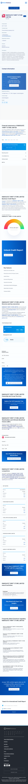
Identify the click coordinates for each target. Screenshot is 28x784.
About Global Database (8, 739)
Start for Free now (14, 85)
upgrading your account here (7, 479)
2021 (14, 139)
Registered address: (6, 91)
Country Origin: (4, 95)
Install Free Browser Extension (15, 383)
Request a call (14, 772)
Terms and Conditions (8, 748)
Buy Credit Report (14, 8)
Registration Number (6, 38)
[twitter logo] (4, 102)
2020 (17, 139)
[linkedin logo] (7, 102)
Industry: (3, 43)
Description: (4, 50)
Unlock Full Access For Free (14, 458)
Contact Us (6, 746)
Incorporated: (4, 23)
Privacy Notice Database (9, 753)
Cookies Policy (7, 756)
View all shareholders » (6, 36)
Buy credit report (8, 255)
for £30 (14, 229)
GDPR (5, 758)
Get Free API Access (14, 689)
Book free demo (14, 769)
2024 (6, 139)
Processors (6, 760)
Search (14, 712)
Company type (4, 28)
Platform (5, 741)
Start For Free (14, 573)
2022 (12, 139)
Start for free (9, 147)
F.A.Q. (5, 751)
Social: (3, 100)
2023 (9, 139)
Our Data (5, 744)
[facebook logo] (2, 102)
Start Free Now (14, 407)
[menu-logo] (6, 2)
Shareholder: (4, 32)
